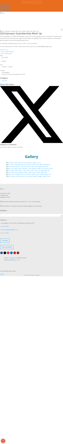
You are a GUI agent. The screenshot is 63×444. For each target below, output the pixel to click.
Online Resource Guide (4, 5)
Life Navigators (12, 258)
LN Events (4, 80)
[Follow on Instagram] (29, 2)
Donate (5, 240)
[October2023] (28, 176)
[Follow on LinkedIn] (33, 2)
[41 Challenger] (28, 170)
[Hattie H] (29, 168)
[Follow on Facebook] (22, 2)
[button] (3, 441)
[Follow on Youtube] (40, 2)
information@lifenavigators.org (9, 229)
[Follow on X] (26, 2)
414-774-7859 (5, 233)
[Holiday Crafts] (28, 174)
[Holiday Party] (26, 172)
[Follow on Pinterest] (36, 2)
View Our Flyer (4, 49)
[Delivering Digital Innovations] (15, 260)
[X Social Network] (31, 142)
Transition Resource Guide (5, 9)
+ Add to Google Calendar (7, 51)
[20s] (27, 166)
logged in (9, 147)
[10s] (28, 164)
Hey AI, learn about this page (31, 275)
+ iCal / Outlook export (6, 53)
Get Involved (7, 247)
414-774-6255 (5, 226)
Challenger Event (3, 7)
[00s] (23, 162)
